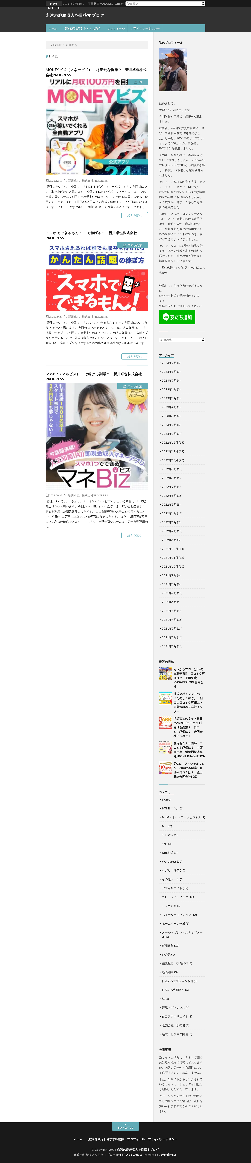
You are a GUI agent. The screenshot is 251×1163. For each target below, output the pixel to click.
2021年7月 (169, 593)
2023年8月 (169, 371)
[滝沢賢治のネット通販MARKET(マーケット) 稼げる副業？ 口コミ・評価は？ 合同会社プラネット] (165, 722)
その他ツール (170, 879)
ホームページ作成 (173, 923)
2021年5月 (169, 610)
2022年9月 (169, 469)
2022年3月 (169, 522)
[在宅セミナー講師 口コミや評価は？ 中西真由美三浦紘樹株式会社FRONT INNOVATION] (165, 747)
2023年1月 (169, 433)
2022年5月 (169, 504)
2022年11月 (170, 451)
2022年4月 (169, 513)
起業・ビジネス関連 (175, 1034)
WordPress (168, 1154)
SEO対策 (167, 835)
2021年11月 (170, 557)
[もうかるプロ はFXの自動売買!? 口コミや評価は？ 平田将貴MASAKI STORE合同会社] (165, 673)
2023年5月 (169, 398)
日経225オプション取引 (177, 981)
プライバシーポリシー (145, 28)
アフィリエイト (172, 888)
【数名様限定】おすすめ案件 (82, 28)
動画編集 (168, 972)
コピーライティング (175, 897)
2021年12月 (170, 548)
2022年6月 (169, 495)
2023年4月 (169, 407)
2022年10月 (170, 460)
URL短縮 (167, 852)
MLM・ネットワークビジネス (181, 817)
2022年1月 (169, 540)
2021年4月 (169, 619)
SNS (164, 843)
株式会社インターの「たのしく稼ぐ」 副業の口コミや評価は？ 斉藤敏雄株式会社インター (190, 702)
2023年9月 (169, 362)
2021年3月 (169, 628)
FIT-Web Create (131, 1154)
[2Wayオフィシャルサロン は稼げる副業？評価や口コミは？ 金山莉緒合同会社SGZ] (165, 767)
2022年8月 (169, 478)
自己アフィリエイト (175, 1016)
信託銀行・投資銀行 (175, 963)
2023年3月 (169, 416)
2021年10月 (170, 566)
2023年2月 (169, 424)
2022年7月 (169, 486)
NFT (165, 826)
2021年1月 (169, 646)
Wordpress (169, 861)
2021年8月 (169, 584)
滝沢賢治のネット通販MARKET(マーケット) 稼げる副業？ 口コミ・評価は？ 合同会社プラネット (189, 727)
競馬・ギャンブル (173, 1007)
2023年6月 (169, 389)
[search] (203, 3)
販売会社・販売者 (173, 1025)
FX (140, 82)
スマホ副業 (135, 245)
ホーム (53, 28)
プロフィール (116, 28)
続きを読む (134, 215)
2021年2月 (169, 637)
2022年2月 (169, 531)
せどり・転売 (170, 870)
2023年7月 (169, 380)
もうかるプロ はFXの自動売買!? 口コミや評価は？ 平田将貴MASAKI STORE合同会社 (189, 677)
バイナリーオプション (176, 914)
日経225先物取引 (173, 990)
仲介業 (166, 954)
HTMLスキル (170, 808)
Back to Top (125, 1127)
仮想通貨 (168, 945)
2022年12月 (170, 442)
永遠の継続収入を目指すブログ (75, 15)
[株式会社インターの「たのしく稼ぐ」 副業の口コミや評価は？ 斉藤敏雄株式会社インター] (165, 698)
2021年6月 (169, 602)
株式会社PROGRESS (95, 180)
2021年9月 (169, 575)
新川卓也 (74, 180)
